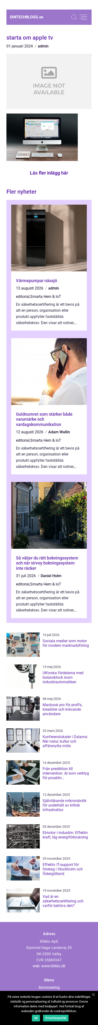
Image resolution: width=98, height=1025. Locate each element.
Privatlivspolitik (55, 1018)
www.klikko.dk (53, 966)
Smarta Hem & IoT (45, 296)
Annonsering (49, 987)
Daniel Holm (51, 576)
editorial (22, 296)
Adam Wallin (59, 432)
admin (43, 46)
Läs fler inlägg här (49, 173)
